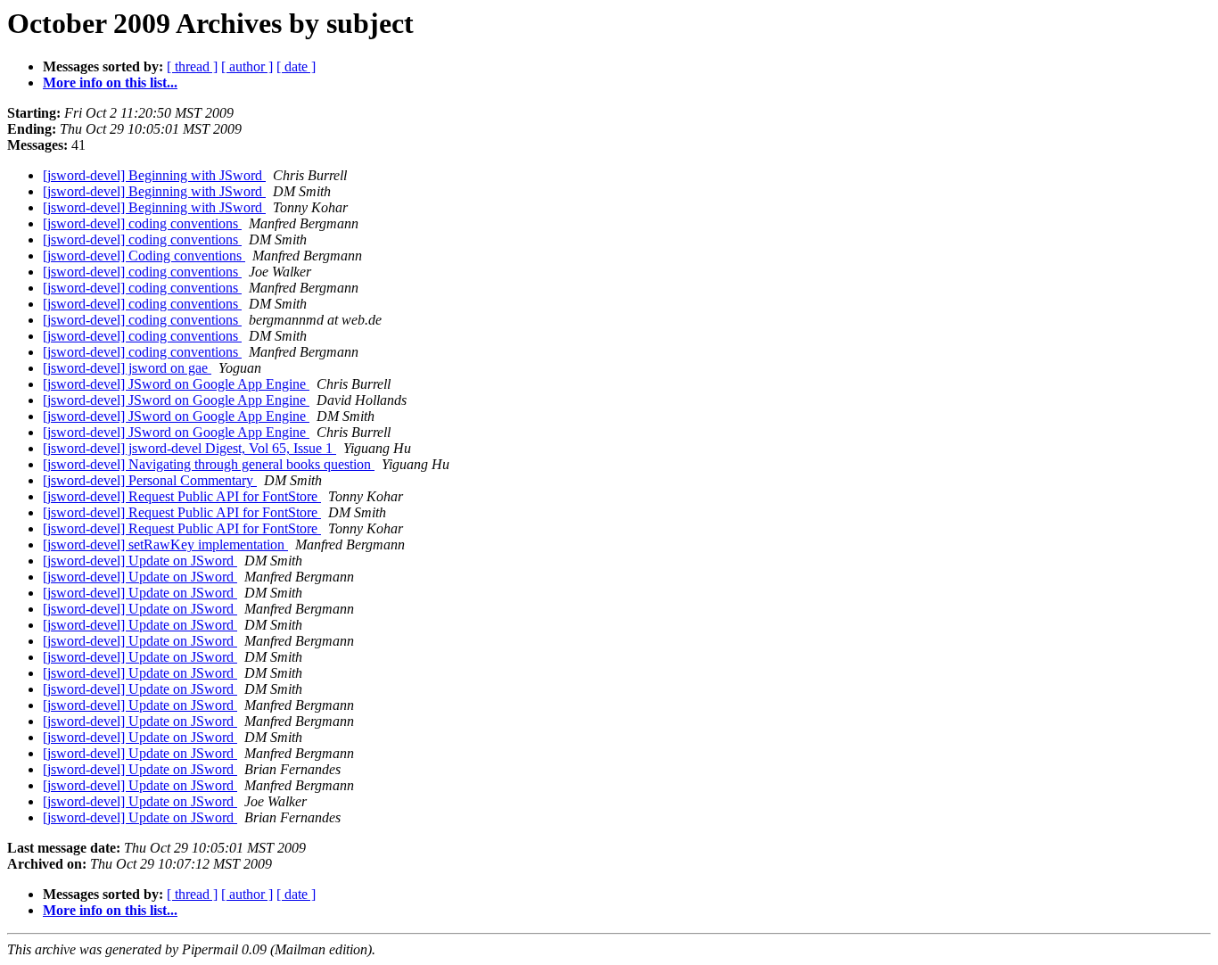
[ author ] (247, 66)
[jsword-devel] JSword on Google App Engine (176, 384)
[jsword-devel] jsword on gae (127, 367)
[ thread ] (192, 66)
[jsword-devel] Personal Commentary (150, 480)
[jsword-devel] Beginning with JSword (154, 175)
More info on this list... (110, 82)
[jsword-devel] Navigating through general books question (208, 464)
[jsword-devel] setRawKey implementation (165, 544)
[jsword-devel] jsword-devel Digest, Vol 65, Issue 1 (189, 448)
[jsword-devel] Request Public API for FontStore (182, 496)
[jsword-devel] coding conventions (142, 223)
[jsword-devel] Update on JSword (140, 560)
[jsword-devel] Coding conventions (144, 255)
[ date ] (296, 66)
